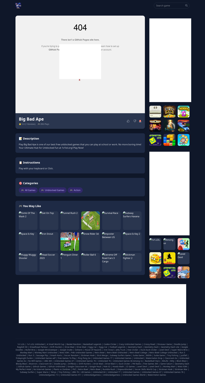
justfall (184, 355)
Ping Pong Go (84, 358)
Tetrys (53, 372)
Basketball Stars (152, 361)
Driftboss (72, 363)
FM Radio (136, 363)
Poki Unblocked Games (82, 352)
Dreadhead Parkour (39, 347)
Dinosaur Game (164, 344)
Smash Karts (56, 355)
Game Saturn (166, 363)
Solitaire (79, 349)
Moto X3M (64, 352)
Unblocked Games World (133, 375)
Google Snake (66, 349)
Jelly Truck (121, 349)
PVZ (74, 369)
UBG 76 (75, 372)
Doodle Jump (180, 344)
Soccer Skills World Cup (145, 369)
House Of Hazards (93, 349)
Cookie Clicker (110, 344)
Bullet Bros (30, 349)
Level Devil (164, 349)
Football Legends (118, 347)
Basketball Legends (92, 344)
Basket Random (74, 344)
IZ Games (130, 366)
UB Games (86, 372)
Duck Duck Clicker (149, 349)
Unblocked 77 (114, 372)
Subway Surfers (27, 372)
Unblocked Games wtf (45, 358)
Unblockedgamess (92, 375)
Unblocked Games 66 (123, 361)
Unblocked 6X (99, 372)
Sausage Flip (42, 355)
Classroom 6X (45, 363)
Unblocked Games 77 (103, 358)
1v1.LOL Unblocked (36, 344)
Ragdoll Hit (22, 347)
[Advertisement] (80, 61)
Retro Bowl (100, 352)
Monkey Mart (26, 352)
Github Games (39, 366)
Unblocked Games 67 (64, 361)
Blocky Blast (21, 363)
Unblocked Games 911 (71, 375)
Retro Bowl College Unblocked (163, 352)
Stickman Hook (88, 355)
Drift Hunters (56, 347)
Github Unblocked (56, 366)
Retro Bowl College (139, 352)
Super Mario (42, 372)
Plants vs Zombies (62, 369)
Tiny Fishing (173, 355)
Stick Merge (102, 355)
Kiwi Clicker (133, 349)
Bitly (172, 361)
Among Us (138, 361)
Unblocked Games (52, 190)
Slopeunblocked (124, 369)
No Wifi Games (35, 361)
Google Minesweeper (48, 349)
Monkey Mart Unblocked (46, 352)
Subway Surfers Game (120, 355)
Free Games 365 (150, 363)
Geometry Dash (135, 347)
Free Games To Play (67, 358)
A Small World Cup (56, 344)
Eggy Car (92, 347)
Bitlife (149, 355)
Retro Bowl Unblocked (117, 352)
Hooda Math (118, 366)
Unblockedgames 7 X (48, 375)
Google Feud (95, 366)
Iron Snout (109, 349)
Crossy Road (150, 344)
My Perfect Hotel (23, 369)
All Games (28, 190)
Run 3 (31, 355)
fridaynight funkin (24, 358)
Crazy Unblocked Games (130, 344)
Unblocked (139, 358)
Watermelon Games (157, 375)
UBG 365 (48, 361)
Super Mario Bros (179, 349)
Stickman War (181, 369)
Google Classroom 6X (77, 366)
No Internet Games (42, 369)
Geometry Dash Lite (170, 347)
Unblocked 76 (104, 361)
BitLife (165, 361)
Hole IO (106, 366)
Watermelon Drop (154, 358)
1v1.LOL (21, 344)
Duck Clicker (124, 363)
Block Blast (182, 361)
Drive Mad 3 (110, 363)
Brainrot (33, 363)
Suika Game (138, 355)
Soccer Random (71, 355)
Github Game (24, 366)
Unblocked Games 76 (86, 361)
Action (75, 190)
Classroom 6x (171, 358)
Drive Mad (70, 347)
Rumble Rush (109, 369)
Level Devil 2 (155, 366)
